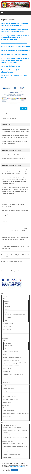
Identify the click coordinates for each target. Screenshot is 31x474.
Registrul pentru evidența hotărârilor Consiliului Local (16, 413)
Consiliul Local (5, 405)
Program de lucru (7, 329)
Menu (15, 13)
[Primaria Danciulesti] (15, 7)
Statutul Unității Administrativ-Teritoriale (13, 443)
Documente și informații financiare (11, 454)
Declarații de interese (8, 379)
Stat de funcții (6, 332)
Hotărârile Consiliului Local (9, 449)
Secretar (7, 309)
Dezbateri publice (7, 435)
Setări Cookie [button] (6, 470)
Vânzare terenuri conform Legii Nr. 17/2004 (13, 374)
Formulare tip (6, 382)
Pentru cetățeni (7, 343)
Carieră (6, 320)
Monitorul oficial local (7, 441)
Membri (5, 407)
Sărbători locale (7, 402)
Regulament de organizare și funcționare (15, 314)
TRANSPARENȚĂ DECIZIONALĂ (9, 425)
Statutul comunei (6, 385)
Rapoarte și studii (7, 326)
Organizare (6, 312)
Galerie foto (4, 422)
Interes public (5, 338)
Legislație (5, 298)
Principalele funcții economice (10, 399)
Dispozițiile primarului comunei (10, 451)
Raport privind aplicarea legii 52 (10, 66)
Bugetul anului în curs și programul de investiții (14, 363)
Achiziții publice (7, 371)
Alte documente (7, 457)
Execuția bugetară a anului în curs (11, 365)
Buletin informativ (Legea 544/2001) (11, 360)
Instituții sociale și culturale (9, 396)
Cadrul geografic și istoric (9, 388)
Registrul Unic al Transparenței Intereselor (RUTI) (15, 437)
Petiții (4, 354)
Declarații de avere (7, 377)
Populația (5, 391)
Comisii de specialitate (8, 410)
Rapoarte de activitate (8, 419)
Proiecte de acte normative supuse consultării (14, 427)
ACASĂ (2, 293)
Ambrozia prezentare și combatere (11, 271)
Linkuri (6, 348)
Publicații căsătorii (9, 345)
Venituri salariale (7, 334)
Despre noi (4, 296)
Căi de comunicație (7, 393)
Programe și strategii (8, 323)
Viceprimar (7, 306)
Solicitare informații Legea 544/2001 (12, 357)
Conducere (6, 301)
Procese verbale (7, 416)
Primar (6, 303)
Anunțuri (5, 340)
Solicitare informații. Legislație (10, 351)
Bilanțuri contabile (7, 368)
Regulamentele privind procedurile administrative (15, 446)
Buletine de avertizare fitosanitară (12, 261)
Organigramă (8, 317)
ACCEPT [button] (14, 470)
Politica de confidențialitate (17, 466)
